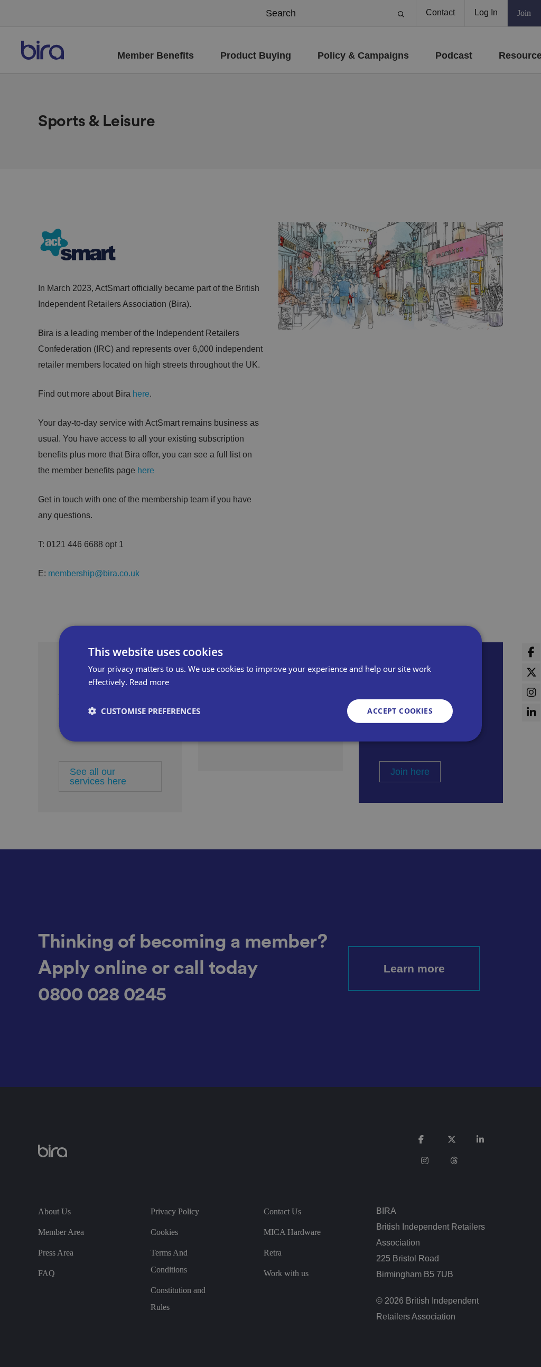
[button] (144, 711)
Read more (149, 682)
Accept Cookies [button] (400, 711)
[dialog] (270, 684)
